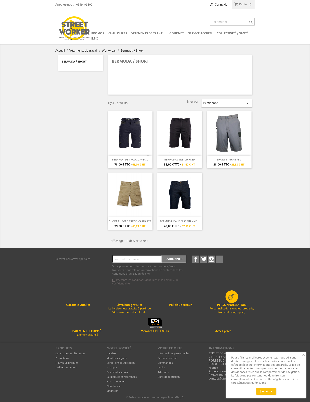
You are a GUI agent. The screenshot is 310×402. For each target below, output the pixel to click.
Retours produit (167, 358)
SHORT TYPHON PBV (229, 159)
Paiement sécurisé (118, 372)
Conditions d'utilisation (121, 362)
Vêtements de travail (148, 33)
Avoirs (161, 367)
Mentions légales (117, 358)
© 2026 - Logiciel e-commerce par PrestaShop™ (155, 397)
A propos (112, 367)
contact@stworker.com (225, 378)
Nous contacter (116, 381)
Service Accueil (200, 33)
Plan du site (114, 386)
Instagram (211, 259)
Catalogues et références (70, 353)
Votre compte (170, 348)
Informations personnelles (174, 353)
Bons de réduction (169, 376)
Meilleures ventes (66, 367)
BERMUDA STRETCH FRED (179, 159)
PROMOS (97, 33)
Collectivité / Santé (232, 33)
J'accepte (266, 391)
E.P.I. (94, 38)
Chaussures (117, 33)
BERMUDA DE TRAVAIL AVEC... (130, 159)
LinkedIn (219, 259)
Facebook (195, 259)
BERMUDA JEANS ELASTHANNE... (179, 221)
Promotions (62, 358)
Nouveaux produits (66, 362)
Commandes (165, 362)
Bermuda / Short (74, 61)
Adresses (163, 372)
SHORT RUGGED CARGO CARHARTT (130, 221)
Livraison (112, 353)
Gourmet (176, 33)
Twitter (203, 259)
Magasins (112, 390)
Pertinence (226, 103)
